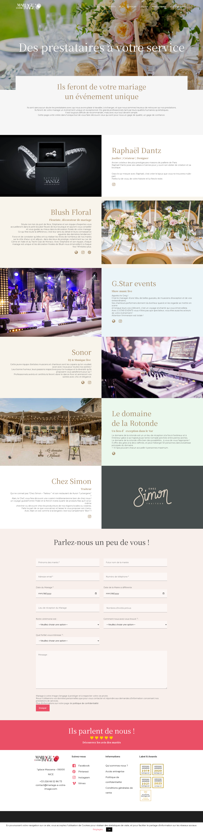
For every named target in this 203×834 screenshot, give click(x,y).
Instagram (84, 777)
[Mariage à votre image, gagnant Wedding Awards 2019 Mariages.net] (145, 769)
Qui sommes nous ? (117, 765)
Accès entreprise (115, 771)
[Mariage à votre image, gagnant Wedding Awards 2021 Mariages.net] (145, 782)
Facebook (84, 765)
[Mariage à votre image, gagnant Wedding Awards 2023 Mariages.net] (158, 782)
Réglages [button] (98, 829)
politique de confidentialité (85, 703)
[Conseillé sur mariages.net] (145, 795)
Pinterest (83, 771)
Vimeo (82, 783)
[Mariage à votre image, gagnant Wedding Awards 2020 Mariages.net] (158, 769)
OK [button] (109, 829)
